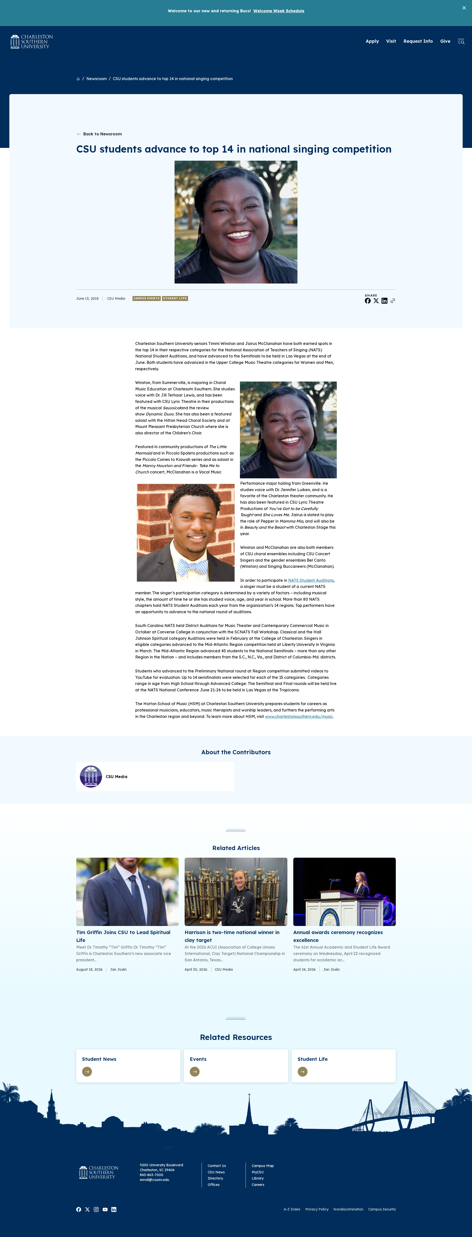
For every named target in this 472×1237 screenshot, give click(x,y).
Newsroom (96, 79)
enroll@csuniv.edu (154, 1180)
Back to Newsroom (102, 133)
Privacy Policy (316, 1209)
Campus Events (147, 298)
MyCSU (258, 1172)
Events (198, 1059)
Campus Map (263, 1166)
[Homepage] (32, 41)
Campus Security (382, 1209)
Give (445, 41)
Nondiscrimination (348, 1209)
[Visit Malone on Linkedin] (113, 1209)
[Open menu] (461, 41)
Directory (215, 1178)
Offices (214, 1184)
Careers (258, 1184)
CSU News (216, 1172)
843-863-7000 (151, 1175)
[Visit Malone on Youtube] (105, 1209)
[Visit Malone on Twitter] (87, 1209)
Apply (372, 41)
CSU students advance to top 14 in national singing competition (173, 79)
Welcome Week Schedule (278, 10)
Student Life (175, 298)
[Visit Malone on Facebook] (78, 1209)
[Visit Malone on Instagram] (96, 1209)
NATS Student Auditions (311, 580)
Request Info (418, 41)
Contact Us (217, 1166)
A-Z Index (292, 1209)
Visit (391, 41)
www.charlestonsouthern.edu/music (299, 716)
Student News (99, 1059)
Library (258, 1178)
